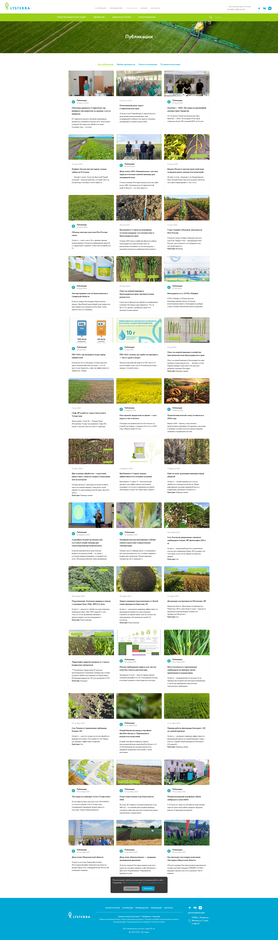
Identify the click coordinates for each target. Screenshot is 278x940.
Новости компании (147, 64)
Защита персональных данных (133, 919)
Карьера (144, 8)
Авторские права (119, 922)
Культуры (156, 916)
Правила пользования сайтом (109, 919)
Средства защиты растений (71, 17)
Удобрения (99, 17)
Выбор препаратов (126, 64)
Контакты (155, 8)
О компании (100, 8)
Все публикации (106, 64)
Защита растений (121, 17)
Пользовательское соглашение (138, 922)
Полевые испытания (170, 64)
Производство (116, 8)
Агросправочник (147, 17)
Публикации (131, 8)
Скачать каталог (112, 908)
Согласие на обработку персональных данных (161, 919)
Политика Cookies (158, 922)
